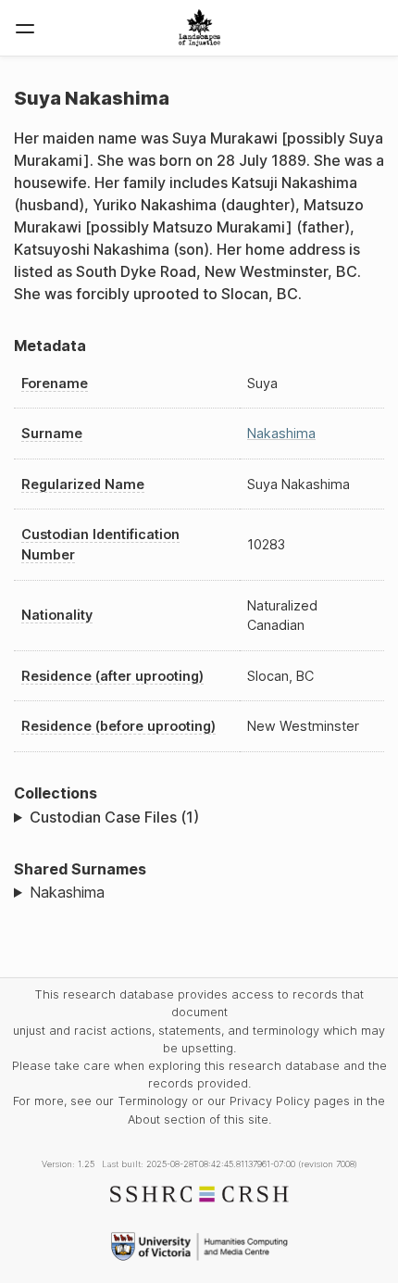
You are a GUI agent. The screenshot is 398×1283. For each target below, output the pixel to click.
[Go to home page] (199, 28)
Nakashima (281, 433)
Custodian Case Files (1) (114, 817)
